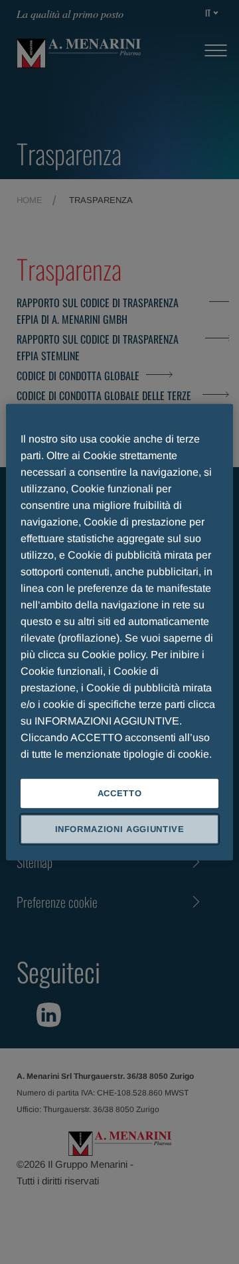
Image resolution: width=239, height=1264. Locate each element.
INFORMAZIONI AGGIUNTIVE (120, 829)
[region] (119, 631)
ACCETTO (120, 793)
